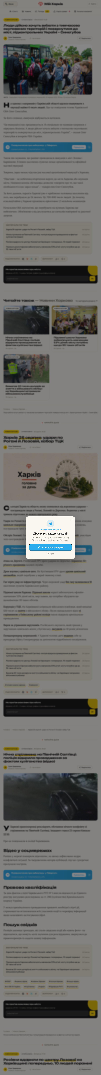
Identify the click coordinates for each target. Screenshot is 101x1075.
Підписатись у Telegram (52, 547)
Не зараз (50, 554)
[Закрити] (72, 520)
